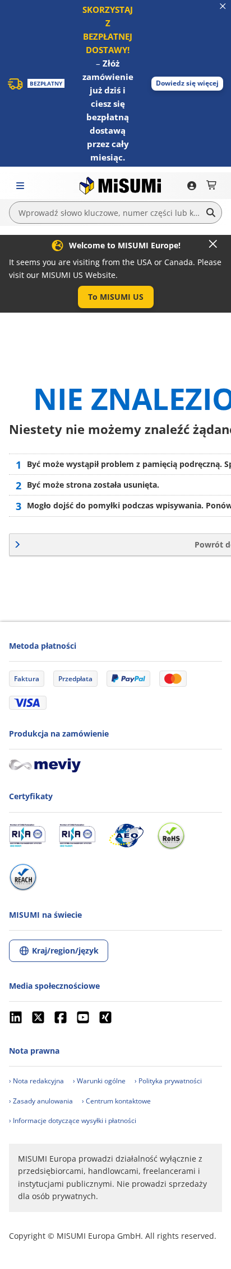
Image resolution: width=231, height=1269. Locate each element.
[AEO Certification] (126, 836)
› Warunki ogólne (99, 1081)
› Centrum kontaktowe (116, 1101)
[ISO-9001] (27, 836)
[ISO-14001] (77, 836)
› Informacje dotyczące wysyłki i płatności (72, 1120)
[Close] (213, 244)
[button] (187, 84)
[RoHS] (171, 836)
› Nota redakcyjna (36, 1081)
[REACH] (23, 877)
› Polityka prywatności (168, 1081)
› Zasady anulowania (41, 1101)
